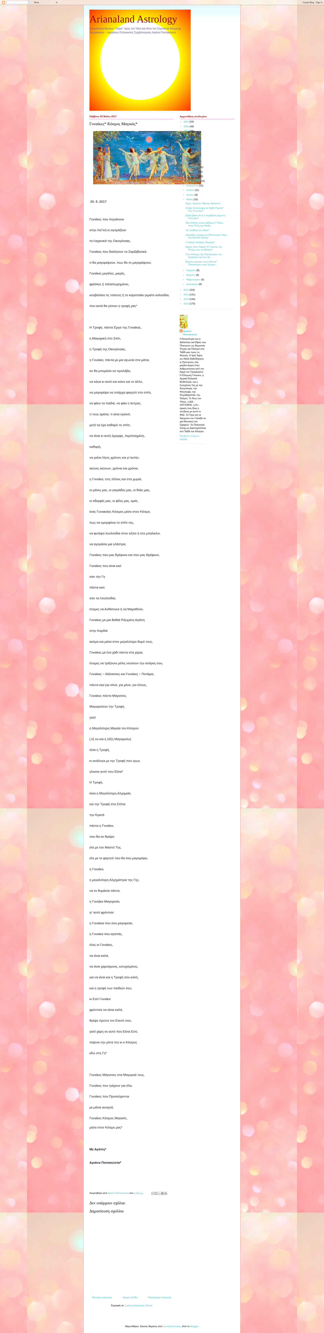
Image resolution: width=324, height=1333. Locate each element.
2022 (186, 140)
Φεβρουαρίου (193, 279)
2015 (186, 294)
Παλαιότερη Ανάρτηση (159, 1297)
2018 (186, 158)
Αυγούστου (192, 185)
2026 (186, 121)
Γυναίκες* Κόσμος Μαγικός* (200, 242)
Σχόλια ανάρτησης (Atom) (138, 1305)
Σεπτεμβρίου (193, 181)
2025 (186, 126)
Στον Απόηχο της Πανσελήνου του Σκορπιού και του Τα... (204, 255)
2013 (186, 303)
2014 (186, 299)
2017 (186, 163)
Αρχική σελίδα (130, 1297)
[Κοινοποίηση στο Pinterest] (165, 1193)
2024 (186, 131)
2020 (186, 149)
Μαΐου (190, 199)
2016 (186, 289)
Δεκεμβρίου (192, 167)
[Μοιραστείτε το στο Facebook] (162, 1193)
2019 (186, 153)
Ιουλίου (190, 190)
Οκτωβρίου (192, 176)
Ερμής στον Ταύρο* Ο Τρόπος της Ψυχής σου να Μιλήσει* (204, 248)
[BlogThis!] (156, 1193)
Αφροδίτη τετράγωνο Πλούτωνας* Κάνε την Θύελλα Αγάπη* (206, 236)
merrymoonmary (172, 1326)
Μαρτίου (191, 275)
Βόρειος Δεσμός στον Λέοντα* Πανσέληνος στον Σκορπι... (201, 263)
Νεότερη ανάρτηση (102, 1297)
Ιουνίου (190, 194)
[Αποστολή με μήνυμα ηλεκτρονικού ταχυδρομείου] (153, 1193)
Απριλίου (191, 270)
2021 (186, 144)
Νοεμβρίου (192, 171)
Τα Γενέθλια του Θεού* (197, 230)
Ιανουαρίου (192, 284)
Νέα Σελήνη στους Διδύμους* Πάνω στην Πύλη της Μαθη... (204, 224)
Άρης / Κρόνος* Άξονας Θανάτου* (203, 203)
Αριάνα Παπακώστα (190, 333)
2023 (186, 135)
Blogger (194, 1326)
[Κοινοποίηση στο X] (159, 1193)
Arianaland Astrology (133, 19)
